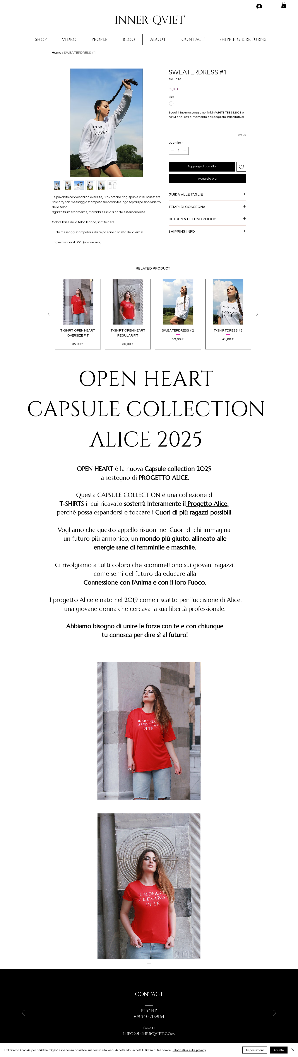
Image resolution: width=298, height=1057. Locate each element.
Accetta (279, 1050)
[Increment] (185, 151)
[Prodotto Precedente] (48, 314)
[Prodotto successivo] (257, 314)
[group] (153, 314)
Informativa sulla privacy (189, 1050)
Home (56, 52)
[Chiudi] (292, 1050)
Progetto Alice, (207, 503)
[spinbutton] (179, 151)
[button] (283, 5)
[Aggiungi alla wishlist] (241, 167)
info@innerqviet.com (149, 1033)
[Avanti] (274, 1013)
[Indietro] (23, 1013)
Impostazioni (255, 1050)
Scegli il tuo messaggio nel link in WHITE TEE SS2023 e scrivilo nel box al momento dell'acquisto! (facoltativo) (206, 115)
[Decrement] (172, 151)
